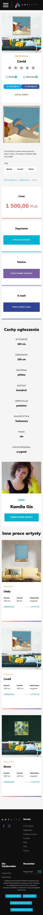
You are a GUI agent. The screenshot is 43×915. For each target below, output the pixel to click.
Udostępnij (13, 86)
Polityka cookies (30, 834)
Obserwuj (31, 77)
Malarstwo (24, 180)
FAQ (25, 847)
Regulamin (27, 830)
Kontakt (26, 838)
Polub (12, 77)
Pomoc (26, 851)
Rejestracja (6, 877)
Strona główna (10, 180)
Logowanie (6, 873)
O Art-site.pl (28, 826)
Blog (25, 842)
